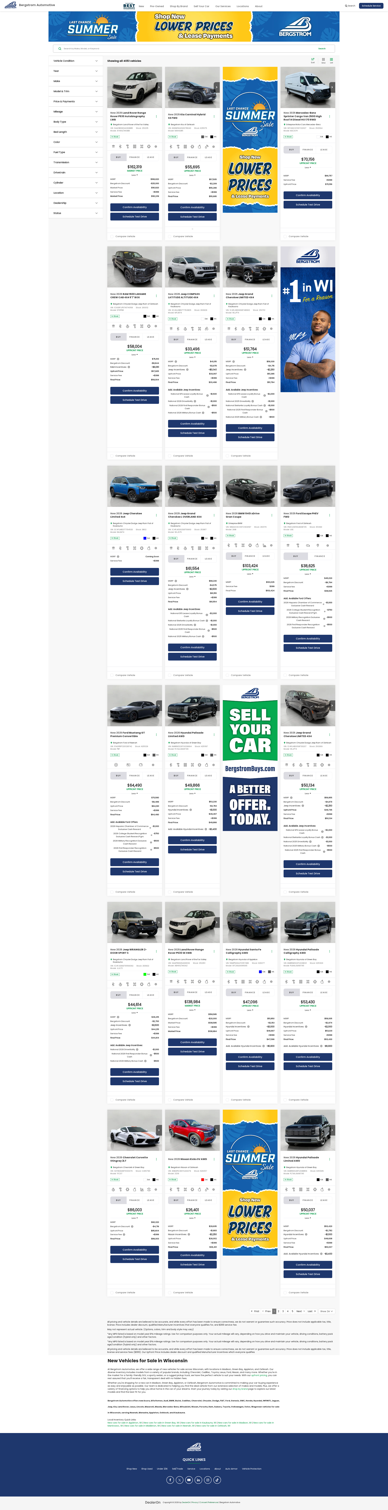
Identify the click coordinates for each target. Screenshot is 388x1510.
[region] (134, 189)
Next (300, 1311)
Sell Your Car (201, 6)
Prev (267, 1311)
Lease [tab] (150, 157)
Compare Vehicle (125, 236)
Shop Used (146, 1468)
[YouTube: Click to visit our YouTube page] (189, 1480)
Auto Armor (231, 1468)
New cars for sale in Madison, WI (235, 1422)
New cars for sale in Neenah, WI (178, 1425)
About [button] (259, 6)
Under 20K (162, 1468)
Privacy (195, 1502)
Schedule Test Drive (135, 216)
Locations (243, 6)
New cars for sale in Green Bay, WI (161, 1422)
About (217, 1468)
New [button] (141, 6)
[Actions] (156, 116)
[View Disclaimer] (156, 146)
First (255, 1311)
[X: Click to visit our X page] (179, 1480)
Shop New (132, 1468)
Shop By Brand (179, 6)
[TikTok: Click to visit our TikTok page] (217, 1480)
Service (191, 1468)
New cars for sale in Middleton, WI (142, 1425)
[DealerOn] (153, 1502)
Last (311, 1311)
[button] (159, 87)
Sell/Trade (177, 1468)
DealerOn (186, 1502)
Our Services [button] (223, 6)
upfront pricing (259, 1375)
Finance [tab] (134, 157)
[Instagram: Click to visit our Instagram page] (207, 1480)
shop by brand (240, 1388)
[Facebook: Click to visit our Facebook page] (170, 1480)
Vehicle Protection (251, 1468)
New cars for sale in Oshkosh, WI (213, 1425)
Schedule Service (371, 5)
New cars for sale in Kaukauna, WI (198, 1422)
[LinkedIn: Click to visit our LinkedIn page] (198, 1480)
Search (322, 48)
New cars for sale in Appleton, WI (125, 1422)
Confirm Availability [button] (135, 207)
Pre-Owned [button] (157, 6)
